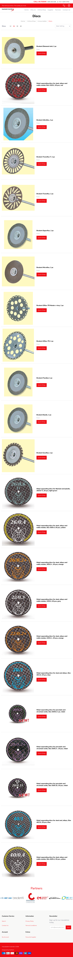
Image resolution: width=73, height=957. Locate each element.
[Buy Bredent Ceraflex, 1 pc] (18, 455)
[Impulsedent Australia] (8, 10)
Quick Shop (41, 53)
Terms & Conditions (31, 925)
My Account (5, 937)
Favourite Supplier (31, 937)
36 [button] (17, 26)
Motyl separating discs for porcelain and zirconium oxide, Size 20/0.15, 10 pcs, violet (52, 785)
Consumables (42, 21)
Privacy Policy (30, 921)
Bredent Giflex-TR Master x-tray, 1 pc (50, 305)
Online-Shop (31, 21)
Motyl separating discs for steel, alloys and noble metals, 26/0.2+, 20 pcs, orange (51, 563)
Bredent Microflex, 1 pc (44, 267)
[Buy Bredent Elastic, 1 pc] (18, 418)
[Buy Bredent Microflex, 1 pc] (18, 271)
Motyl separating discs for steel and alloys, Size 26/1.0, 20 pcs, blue (53, 674)
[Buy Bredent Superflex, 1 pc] (18, 234)
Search (4, 921)
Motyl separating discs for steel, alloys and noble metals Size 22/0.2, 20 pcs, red (51, 84)
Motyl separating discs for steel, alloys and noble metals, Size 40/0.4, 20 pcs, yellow (51, 858)
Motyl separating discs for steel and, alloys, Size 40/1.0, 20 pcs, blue (53, 821)
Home (23, 21)
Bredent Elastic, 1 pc (43, 415)
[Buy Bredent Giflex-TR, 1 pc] (18, 345)
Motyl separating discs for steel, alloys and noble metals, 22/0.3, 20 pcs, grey (51, 600)
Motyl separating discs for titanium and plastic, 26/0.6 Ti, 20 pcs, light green (53, 490)
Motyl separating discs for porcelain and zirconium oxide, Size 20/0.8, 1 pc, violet (50, 711)
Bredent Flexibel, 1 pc (44, 378)
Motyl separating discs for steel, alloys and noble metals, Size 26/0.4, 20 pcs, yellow (51, 527)
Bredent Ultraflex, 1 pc (44, 120)
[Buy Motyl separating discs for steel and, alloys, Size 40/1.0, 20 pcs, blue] (18, 824)
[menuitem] (64, 5)
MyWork (11, 950)
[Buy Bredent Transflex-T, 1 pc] (18, 160)
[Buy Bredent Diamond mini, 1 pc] (18, 50)
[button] (69, 5)
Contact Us (5, 925)
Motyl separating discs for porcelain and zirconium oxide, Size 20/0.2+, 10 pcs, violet (52, 748)
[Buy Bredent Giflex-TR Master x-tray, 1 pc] (18, 308)
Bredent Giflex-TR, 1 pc (44, 341)
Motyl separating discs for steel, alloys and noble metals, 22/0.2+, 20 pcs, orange (51, 637)
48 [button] (20, 26)
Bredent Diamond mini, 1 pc (46, 46)
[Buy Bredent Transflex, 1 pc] (18, 197)
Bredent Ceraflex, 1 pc (44, 453)
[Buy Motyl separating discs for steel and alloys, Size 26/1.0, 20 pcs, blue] (18, 676)
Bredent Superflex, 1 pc (45, 231)
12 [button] (10, 26)
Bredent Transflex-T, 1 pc (45, 157)
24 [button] (14, 26)
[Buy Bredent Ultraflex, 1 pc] (18, 124)
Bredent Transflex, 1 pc (44, 194)
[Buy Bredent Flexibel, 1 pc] (18, 382)
